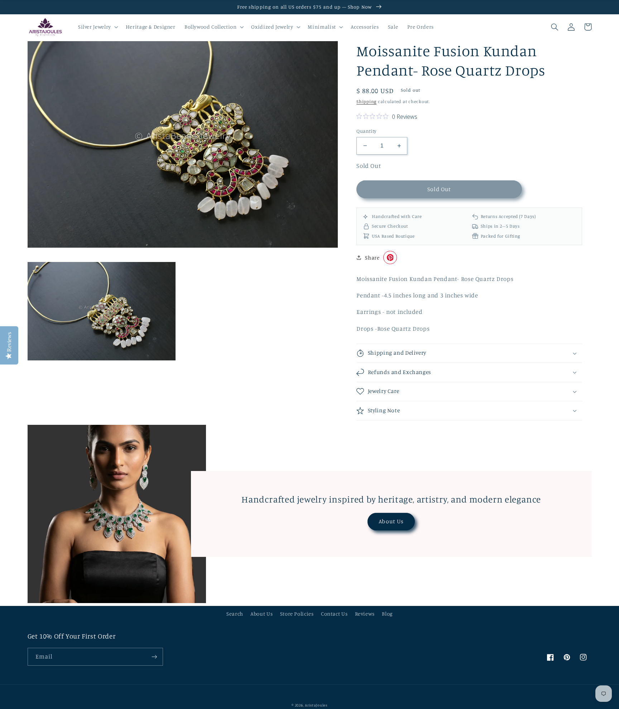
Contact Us (334, 614)
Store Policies (297, 614)
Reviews (365, 614)
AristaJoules (316, 705)
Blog (387, 614)
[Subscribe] (154, 656)
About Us (391, 521)
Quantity (366, 131)
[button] (97, 27)
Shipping (366, 101)
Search (234, 614)
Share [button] (372, 257)
